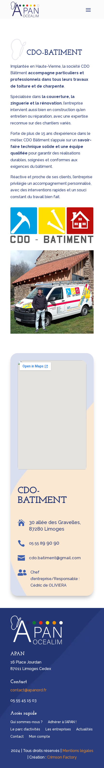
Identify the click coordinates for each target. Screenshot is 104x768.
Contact (17, 736)
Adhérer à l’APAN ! (62, 722)
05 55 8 (35, 543)
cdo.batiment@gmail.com (55, 557)
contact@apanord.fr (28, 690)
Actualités (84, 729)
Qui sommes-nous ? (26, 722)
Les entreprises (58, 729)
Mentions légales (77, 750)
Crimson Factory (62, 757)
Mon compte (39, 736)
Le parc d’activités (25, 729)
